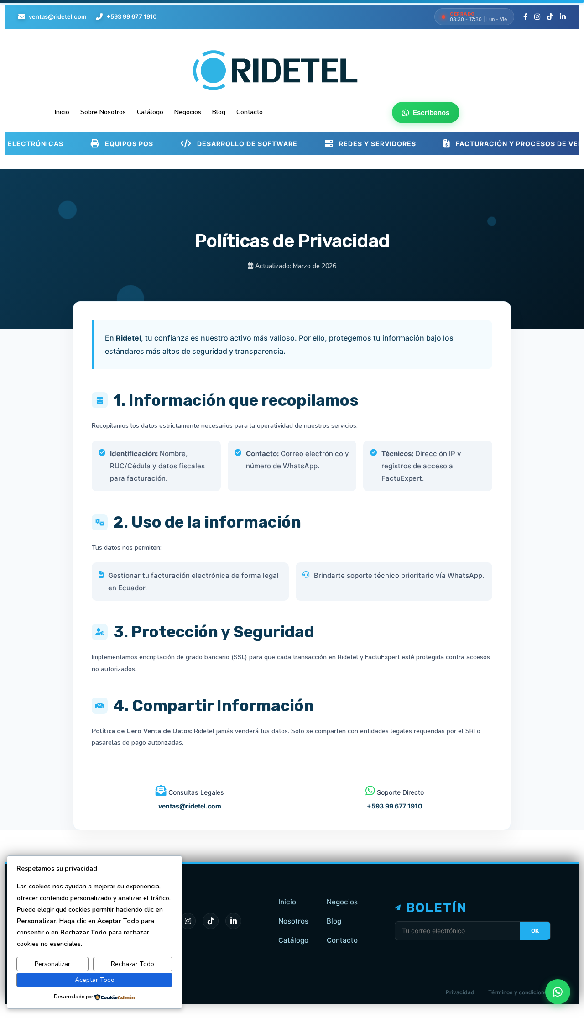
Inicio (287, 901)
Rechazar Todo (132, 964)
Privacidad (460, 992)
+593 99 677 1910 (131, 16)
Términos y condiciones (519, 992)
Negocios (342, 901)
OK (535, 930)
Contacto (342, 940)
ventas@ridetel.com (58, 16)
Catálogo (293, 940)
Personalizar (52, 964)
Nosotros (293, 921)
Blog (334, 921)
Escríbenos (431, 112)
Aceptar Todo (95, 980)
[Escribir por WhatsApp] (557, 991)
